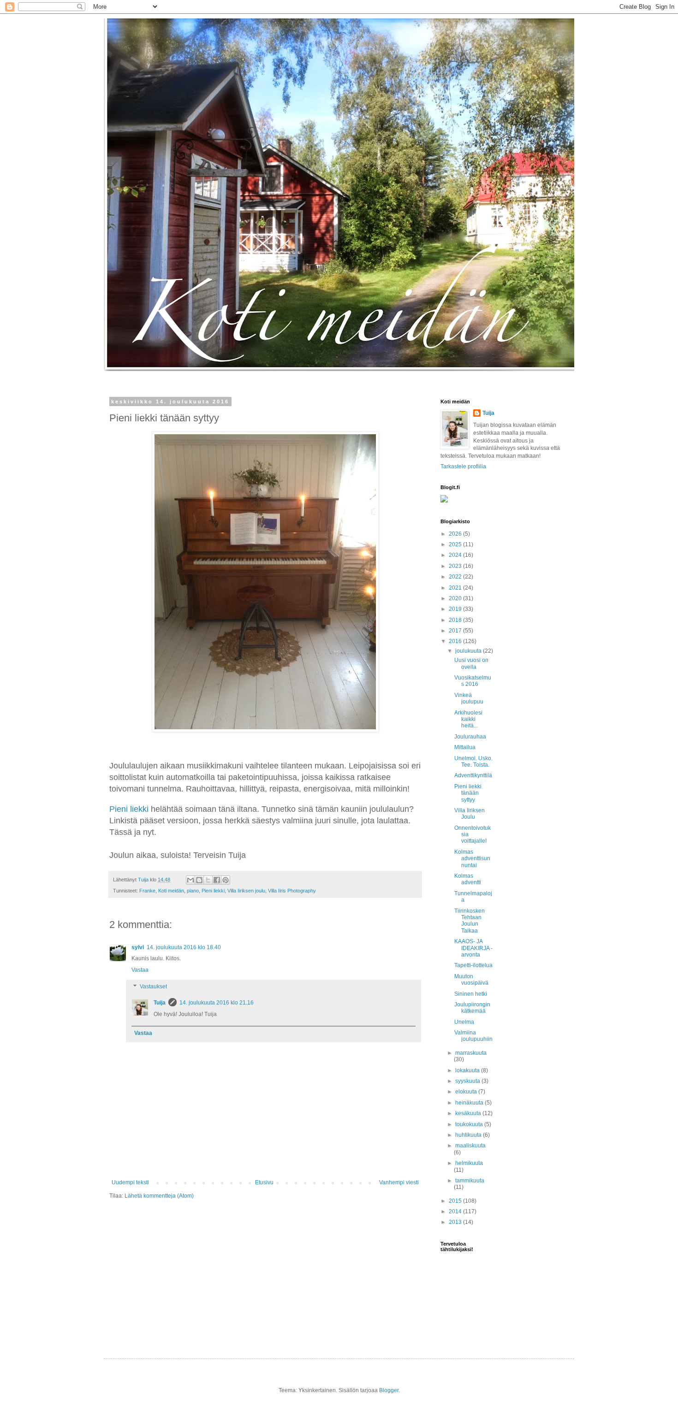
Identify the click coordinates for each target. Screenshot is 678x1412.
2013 (456, 1222)
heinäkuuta (470, 1102)
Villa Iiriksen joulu (246, 890)
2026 (456, 534)
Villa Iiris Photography (292, 890)
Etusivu (264, 1182)
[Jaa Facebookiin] (216, 880)
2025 (456, 544)
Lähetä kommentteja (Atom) (159, 1196)
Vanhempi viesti (399, 1182)
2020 (456, 598)
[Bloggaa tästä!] (199, 880)
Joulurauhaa (470, 736)
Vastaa (140, 970)
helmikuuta (469, 1163)
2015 (456, 1201)
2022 (456, 576)
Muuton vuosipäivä (471, 979)
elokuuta (466, 1091)
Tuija (160, 1002)
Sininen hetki (470, 994)
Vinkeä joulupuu (468, 698)
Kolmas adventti (467, 879)
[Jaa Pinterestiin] (225, 880)
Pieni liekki (129, 809)
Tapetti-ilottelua (473, 965)
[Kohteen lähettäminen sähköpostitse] (190, 880)
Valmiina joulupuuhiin (473, 1035)
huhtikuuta (469, 1135)
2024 (456, 555)
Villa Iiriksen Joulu (469, 813)
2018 (456, 620)
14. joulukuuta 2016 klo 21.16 (216, 1002)
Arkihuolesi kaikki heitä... (468, 719)
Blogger (388, 1390)
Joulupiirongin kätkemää (472, 1007)
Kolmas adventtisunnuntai (472, 858)
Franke (147, 890)
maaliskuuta (470, 1145)
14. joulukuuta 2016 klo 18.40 (184, 947)
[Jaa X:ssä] (208, 880)
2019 (456, 609)
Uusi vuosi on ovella (471, 663)
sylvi (137, 947)
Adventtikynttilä (473, 775)
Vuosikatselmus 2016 (472, 680)
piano (193, 890)
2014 (456, 1211)
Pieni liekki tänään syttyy (468, 793)
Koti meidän (171, 890)
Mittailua (465, 747)
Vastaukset (153, 986)
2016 (456, 641)
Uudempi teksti (130, 1182)
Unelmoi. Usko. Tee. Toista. (473, 761)
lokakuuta (468, 1070)
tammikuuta (469, 1180)
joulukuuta (469, 651)
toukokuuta (469, 1124)
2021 (456, 588)
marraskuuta (471, 1053)
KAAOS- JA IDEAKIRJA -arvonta (473, 948)
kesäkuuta (468, 1113)
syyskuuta (468, 1081)
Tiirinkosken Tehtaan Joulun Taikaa (469, 921)
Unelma (464, 1022)
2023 (456, 566)
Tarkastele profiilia (463, 466)
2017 (456, 630)
